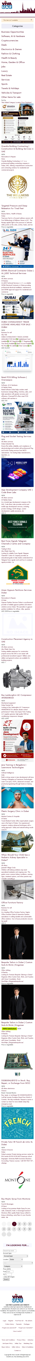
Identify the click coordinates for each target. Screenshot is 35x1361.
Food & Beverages (7, 1204)
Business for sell (6, 332)
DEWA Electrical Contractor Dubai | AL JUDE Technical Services (17, 272)
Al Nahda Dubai (6, 387)
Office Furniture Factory (12, 902)
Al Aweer (4, 910)
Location (18, 102)
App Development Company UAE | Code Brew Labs (17, 491)
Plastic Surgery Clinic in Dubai (15, 811)
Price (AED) (7, 1269)
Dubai (3, 216)
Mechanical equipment (8, 703)
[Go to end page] (9, 1234)
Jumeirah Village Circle (8, 868)
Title (2, 102)
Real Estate (6, 75)
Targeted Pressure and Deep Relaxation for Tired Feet (14, 207)
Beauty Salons (5, 214)
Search (6, 1279)
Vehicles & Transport (11, 92)
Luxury (4, 71)
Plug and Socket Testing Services (16, 436)
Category (12, 102)
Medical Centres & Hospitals (10, 816)
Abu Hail (4, 335)
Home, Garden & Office (13, 62)
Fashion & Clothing (10, 53)
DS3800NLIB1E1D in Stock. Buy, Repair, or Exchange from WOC (15, 1082)
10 (29, 1229)
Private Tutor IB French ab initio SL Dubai (17, 1143)
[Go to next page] (4, 1234)
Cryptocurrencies (9, 40)
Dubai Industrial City (7, 444)
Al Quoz (4, 1206)
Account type (7, 1253)
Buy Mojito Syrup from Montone (15, 1198)
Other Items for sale (11, 97)
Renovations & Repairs (8, 157)
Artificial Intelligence (7, 773)
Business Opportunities (12, 31)
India (2, 775)
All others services (7, 279)
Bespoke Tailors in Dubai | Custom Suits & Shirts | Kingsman (16, 963)
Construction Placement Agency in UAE (16, 640)
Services (5, 79)
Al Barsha (4, 972)
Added (6, 102)
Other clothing (5, 970)
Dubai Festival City (7, 705)
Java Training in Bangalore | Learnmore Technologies (13, 766)
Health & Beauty (9, 57)
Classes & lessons (7, 1150)
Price (23, 102)
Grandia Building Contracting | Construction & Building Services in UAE (17, 149)
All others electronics (8, 1088)
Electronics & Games (11, 49)
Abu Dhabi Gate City (8, 551)
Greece (3, 1091)
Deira (3, 159)
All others (4, 865)
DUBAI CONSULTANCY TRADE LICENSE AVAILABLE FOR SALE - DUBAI (16, 324)
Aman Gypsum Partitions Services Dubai (16, 591)
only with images (9, 1277)
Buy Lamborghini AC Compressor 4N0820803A (16, 696)
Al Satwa (4, 819)
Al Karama (4, 281)
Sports (4, 84)
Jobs (3, 66)
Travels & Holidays (10, 88)
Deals (4, 44)
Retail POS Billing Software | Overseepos (14, 378)
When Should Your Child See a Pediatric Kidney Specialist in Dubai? (15, 857)
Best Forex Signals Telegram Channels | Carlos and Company (15, 542)
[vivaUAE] (13, 5)
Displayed (28, 102)
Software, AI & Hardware (13, 36)
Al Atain (3, 600)
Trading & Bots (6, 549)
